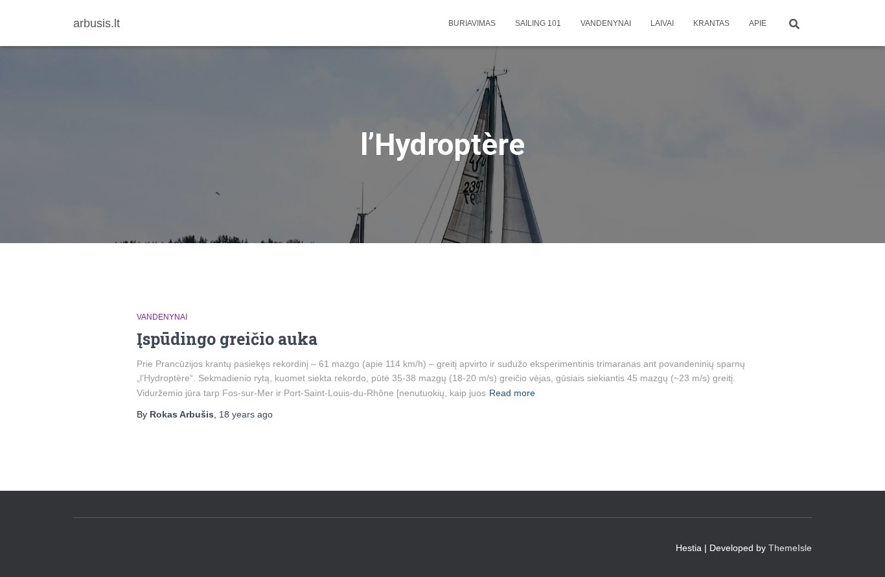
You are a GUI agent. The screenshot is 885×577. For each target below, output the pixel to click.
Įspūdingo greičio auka (227, 338)
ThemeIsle (790, 548)
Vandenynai (605, 23)
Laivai (662, 23)
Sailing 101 (538, 23)
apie (757, 23)
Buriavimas (472, 23)
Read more (512, 393)
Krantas (711, 23)
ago (246, 414)
